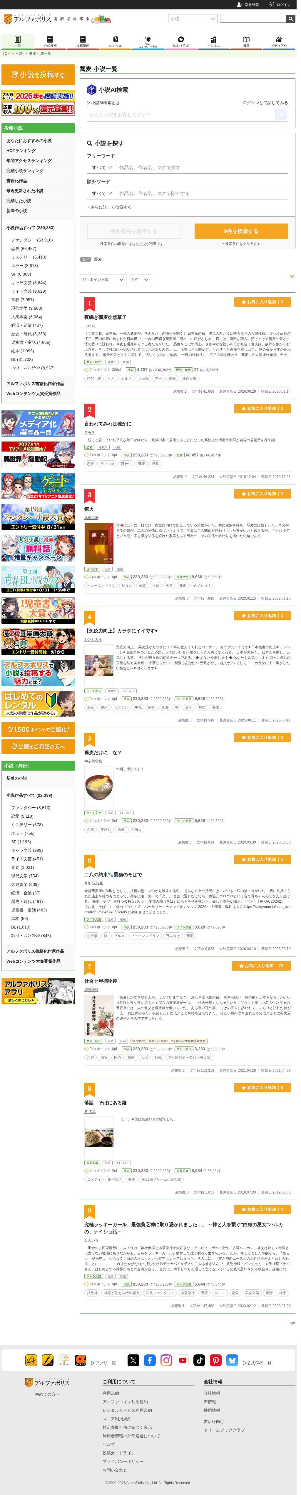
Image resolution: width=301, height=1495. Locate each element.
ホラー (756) (23, 833)
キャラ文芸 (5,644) (28, 282)
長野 (269, 1293)
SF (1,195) (21, 841)
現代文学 (92, 569)
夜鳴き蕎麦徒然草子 (105, 317)
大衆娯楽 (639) (25, 884)
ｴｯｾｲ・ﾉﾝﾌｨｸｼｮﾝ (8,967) (33, 368)
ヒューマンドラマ (101, 586)
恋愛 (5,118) (22, 816)
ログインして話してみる (265, 102)
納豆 (151, 707)
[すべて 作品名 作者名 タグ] (102, 167)
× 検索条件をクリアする (241, 244)
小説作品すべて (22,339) (29, 795)
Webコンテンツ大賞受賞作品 (33, 393)
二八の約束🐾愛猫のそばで (113, 874)
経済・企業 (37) (26, 893)
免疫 (90, 707)
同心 (117, 1058)
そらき (89, 432)
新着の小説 (16, 210)
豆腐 (165, 707)
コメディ (94, 1179)
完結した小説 (18, 200)
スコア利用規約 (117, 1418)
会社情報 (212, 1393)
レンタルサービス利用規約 (127, 1410)
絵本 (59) (19, 918)
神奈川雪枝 (93, 761)
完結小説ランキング (25, 170)
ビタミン (121, 707)
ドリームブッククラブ (224, 1430)
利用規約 (111, 1393)
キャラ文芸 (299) (27, 850)
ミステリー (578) (27, 824)
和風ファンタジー (160, 1293)
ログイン (284, 5)
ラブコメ (108, 464)
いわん (89, 326)
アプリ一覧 (105, 1363)
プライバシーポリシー (123, 1461)
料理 (158, 378)
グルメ (126, 378)
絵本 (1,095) (22, 351)
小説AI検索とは (105, 102)
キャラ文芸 (93, 1276)
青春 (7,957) (22, 299)
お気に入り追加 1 (265, 493)
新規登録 (252, 5)
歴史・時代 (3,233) (28, 333)
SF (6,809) (21, 274)
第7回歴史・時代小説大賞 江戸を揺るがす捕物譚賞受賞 (168, 1041)
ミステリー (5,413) (28, 257)
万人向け (173, 936)
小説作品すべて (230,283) (30, 227)
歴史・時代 (93, 362)
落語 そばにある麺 (105, 1102)
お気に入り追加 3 (265, 301)
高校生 (126, 464)
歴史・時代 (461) (27, 901)
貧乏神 (92, 1293)
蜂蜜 (202, 707)
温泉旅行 (187, 1293)
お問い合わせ (115, 1470)
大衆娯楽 (92, 1162)
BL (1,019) (21, 927)
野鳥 (155, 464)
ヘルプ (109, 1444)
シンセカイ (93, 639)
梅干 (282, 1293)
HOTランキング (21, 150)
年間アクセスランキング (29, 160)
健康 (104, 707)
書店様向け (214, 1421)
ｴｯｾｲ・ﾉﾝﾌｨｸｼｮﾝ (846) (31, 935)
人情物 (143, 378)
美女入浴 (252, 1293)
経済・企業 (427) (27, 325)
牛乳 (138, 707)
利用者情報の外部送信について (131, 1436)
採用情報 (212, 1410)
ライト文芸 (93, 691)
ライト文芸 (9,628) (28, 291)
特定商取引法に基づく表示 (127, 1427)
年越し (106, 829)
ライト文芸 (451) (27, 858)
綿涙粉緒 (91, 990)
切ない (127, 586)
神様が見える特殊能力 (121, 1293)
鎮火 (89, 508)
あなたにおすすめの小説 (29, 140)
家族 (142, 586)
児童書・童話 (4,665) (31, 342)
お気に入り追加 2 (265, 408)
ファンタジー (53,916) (32, 240)
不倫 (155, 586)
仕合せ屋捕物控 (100, 981)
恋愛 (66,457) (23, 248)
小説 (19, 53)
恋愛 (89, 447)
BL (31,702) (22, 359)
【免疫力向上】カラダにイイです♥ (121, 630)
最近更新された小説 (25, 190)
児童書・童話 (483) (29, 910)
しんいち (91, 1240)
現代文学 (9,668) (26, 308)
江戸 (111, 378)
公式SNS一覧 (259, 1363)
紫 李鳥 (90, 1111)
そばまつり (201, 586)
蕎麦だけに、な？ (103, 752)
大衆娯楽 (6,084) (26, 316)
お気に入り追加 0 (265, 737)
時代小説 (94, 378)
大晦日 (136, 829)
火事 (169, 586)
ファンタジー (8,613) (31, 807)
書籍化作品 (16, 180)
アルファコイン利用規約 (125, 1401)
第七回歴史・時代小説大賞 (189, 1058)
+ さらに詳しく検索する (109, 207)
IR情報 (210, 1401)
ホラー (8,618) (24, 265)
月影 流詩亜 (93, 883)
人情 (144, 1058)
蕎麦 (172, 378)
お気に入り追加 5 (265, 1209)
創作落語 (115, 1179)
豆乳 (188, 707)
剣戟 (158, 1058)
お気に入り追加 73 (264, 965)
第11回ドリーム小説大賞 (161, 1179)
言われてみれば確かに (107, 423)
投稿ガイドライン (119, 1453)
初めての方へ (47, 1394)
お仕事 (92, 936)
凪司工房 (91, 518)
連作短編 (189, 378)
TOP (6, 53)
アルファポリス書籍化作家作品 (35, 383)
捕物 (104, 1058)
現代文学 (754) (25, 876)
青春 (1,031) (22, 867)
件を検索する (241, 231)
